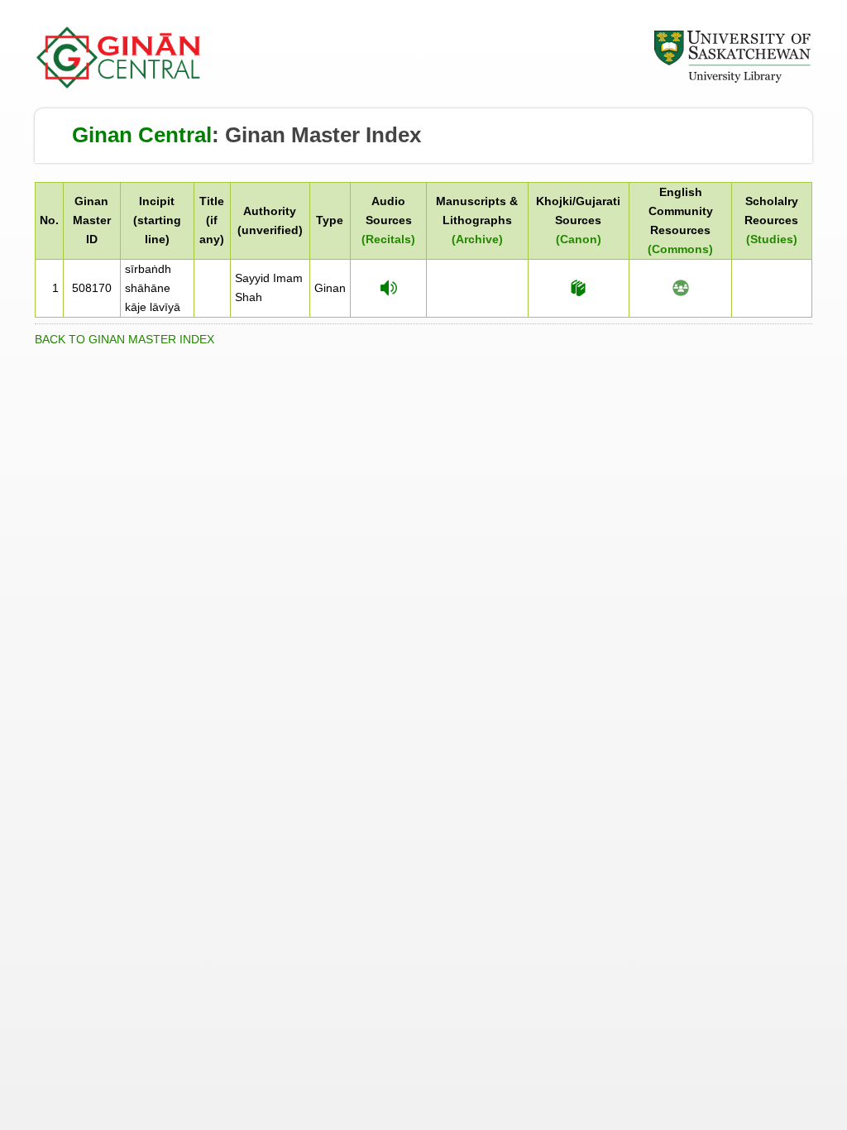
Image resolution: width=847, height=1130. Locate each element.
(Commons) (680, 249)
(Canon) (578, 239)
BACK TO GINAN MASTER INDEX (124, 339)
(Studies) (771, 239)
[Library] (732, 80)
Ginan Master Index (323, 134)
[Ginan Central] (119, 84)
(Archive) (477, 239)
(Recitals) (388, 239)
